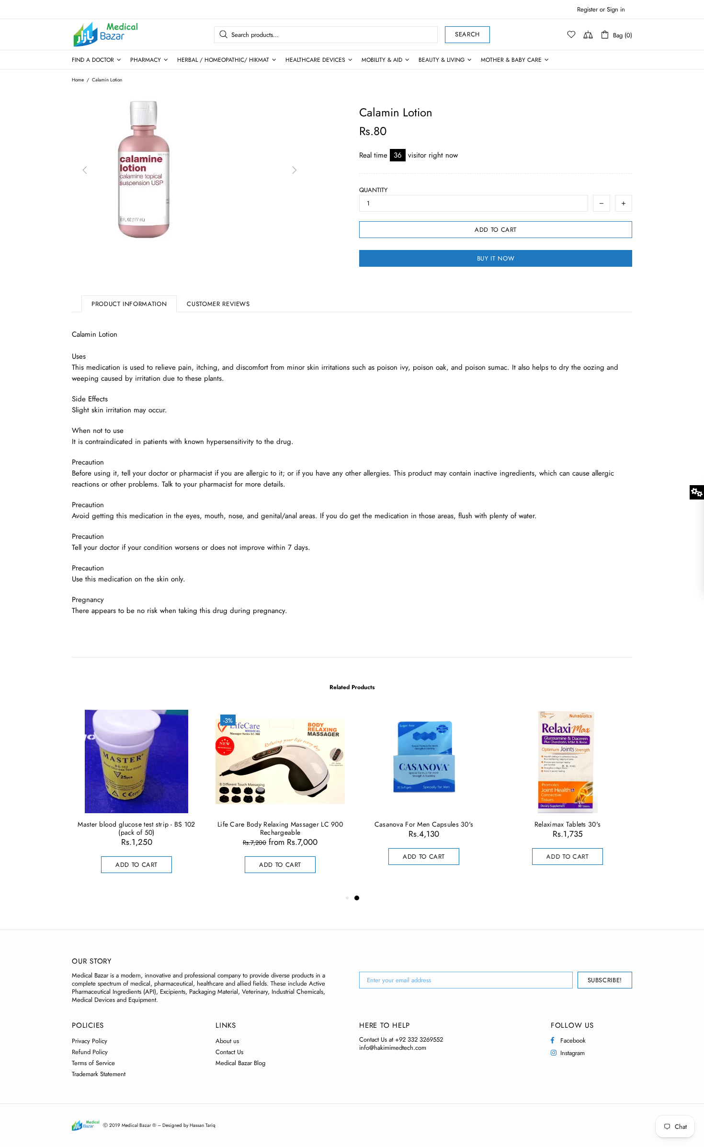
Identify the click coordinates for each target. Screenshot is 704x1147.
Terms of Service (93, 1063)
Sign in (616, 9)
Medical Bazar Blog (240, 1063)
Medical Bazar (93, 34)
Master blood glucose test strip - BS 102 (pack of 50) (136, 828)
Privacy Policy (89, 1040)
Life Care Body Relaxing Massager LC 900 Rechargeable (280, 828)
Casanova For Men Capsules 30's (424, 824)
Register (587, 9)
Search (467, 34)
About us (227, 1040)
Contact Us (229, 1051)
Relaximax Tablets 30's (567, 824)
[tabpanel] (424, 797)
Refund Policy (90, 1051)
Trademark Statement (98, 1074)
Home (78, 80)
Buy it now (496, 258)
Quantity (373, 190)
